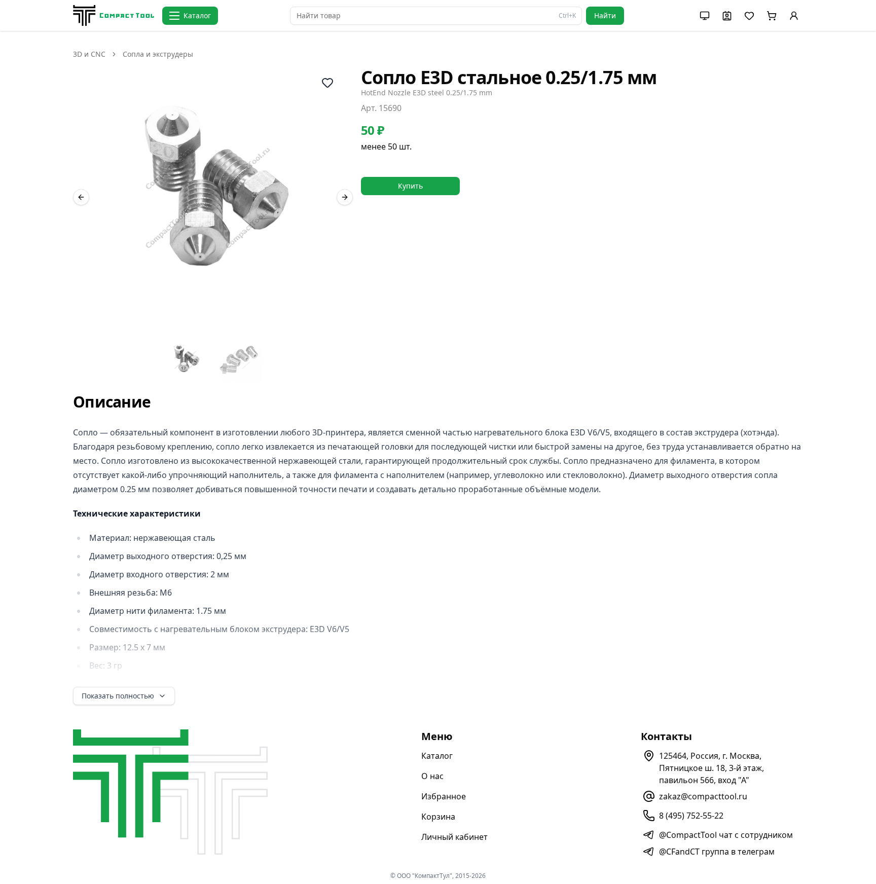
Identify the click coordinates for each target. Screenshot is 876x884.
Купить (410, 186)
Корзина (438, 816)
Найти (605, 15)
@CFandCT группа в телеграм (717, 851)
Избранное (443, 796)
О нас (432, 776)
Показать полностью (118, 696)
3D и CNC (89, 54)
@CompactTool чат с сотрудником (726, 834)
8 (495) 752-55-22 (691, 815)
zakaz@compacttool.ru (703, 796)
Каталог (437, 755)
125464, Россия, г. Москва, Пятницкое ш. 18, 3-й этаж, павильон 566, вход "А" (711, 768)
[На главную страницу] (113, 15)
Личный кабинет (454, 836)
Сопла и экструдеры (158, 54)
